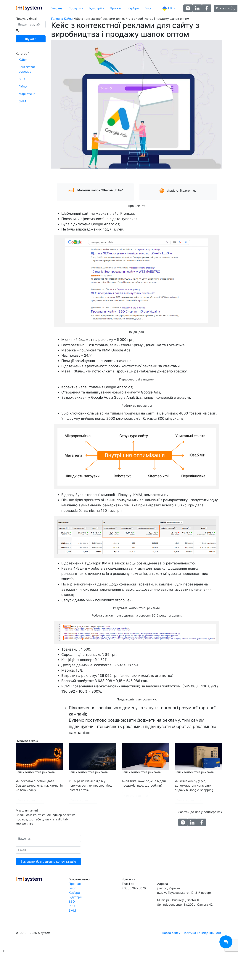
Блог (148, 8)
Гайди (23, 86)
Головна (56, 8)
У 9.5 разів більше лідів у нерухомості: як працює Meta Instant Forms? (90, 785)
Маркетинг (27, 94)
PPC (72, 906)
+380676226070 (134, 888)
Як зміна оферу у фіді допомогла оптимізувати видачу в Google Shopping (194, 785)
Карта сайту (171, 933)
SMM (22, 101)
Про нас (116, 8)
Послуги (74, 8)
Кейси (23, 59)
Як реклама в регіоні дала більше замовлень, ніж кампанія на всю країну (39, 785)
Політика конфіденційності (202, 933)
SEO (22, 79)
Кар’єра (133, 8)
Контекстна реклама (27, 69)
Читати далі (27, 800)
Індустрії (95, 8)
